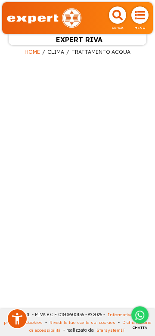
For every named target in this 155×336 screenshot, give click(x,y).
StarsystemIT (110, 330)
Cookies (34, 322)
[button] (17, 318)
